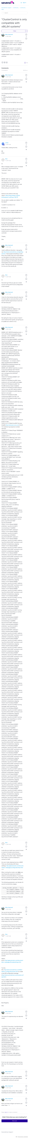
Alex (6, 159)
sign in (6, 1112)
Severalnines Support (6, 7)
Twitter (5, 62)
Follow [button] (14, 31)
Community (15, 7)
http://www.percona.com (12, 425)
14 (27, 62)
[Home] (7, 3)
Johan (6, 142)
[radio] (26, 34)
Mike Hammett (9, 34)
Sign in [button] (24, 2)
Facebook (2, 62)
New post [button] (14, 1120)
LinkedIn (7, 62)
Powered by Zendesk (23, 1136)
